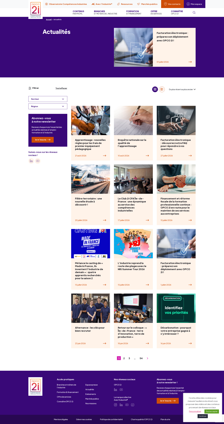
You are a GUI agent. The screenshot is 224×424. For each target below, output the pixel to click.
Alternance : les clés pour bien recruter (90, 329)
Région (34, 106)
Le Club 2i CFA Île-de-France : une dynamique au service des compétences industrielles (132, 204)
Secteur (35, 99)
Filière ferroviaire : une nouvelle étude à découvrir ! (88, 201)
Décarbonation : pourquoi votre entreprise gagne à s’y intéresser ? (176, 330)
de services (156, 12)
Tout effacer (61, 88)
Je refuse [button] (202, 416)
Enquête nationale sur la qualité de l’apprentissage (132, 142)
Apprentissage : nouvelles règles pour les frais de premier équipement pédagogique (90, 144)
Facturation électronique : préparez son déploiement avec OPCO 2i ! (172, 36)
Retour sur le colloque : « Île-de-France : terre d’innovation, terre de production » (132, 332)
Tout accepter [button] (211, 411)
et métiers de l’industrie (105, 12)
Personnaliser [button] (195, 411)
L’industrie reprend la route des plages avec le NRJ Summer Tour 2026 (132, 266)
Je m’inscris (41, 139)
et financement (133, 12)
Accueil (49, 19)
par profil (78, 12)
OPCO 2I (177, 12)
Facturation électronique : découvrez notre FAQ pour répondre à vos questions (176, 144)
